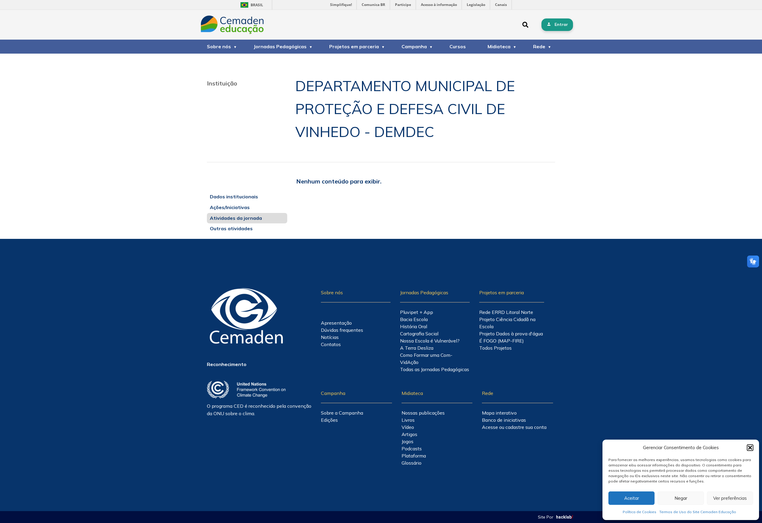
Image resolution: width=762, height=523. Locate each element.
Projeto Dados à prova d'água (511, 334)
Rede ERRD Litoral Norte (506, 312)
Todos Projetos (495, 348)
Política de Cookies (639, 512)
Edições (329, 420)
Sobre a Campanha (342, 413)
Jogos (407, 441)
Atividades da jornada (236, 218)
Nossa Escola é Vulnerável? (430, 341)
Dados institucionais (234, 197)
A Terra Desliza (416, 348)
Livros (408, 420)
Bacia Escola (414, 319)
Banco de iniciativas (504, 420)
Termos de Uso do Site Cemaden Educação (697, 512)
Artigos (409, 434)
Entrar (561, 24)
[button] (750, 448)
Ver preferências (730, 498)
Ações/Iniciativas (230, 207)
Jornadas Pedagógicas (280, 46)
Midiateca (499, 46)
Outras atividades (231, 228)
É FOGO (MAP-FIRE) (501, 341)
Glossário (411, 463)
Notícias (330, 337)
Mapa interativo (499, 413)
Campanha (414, 46)
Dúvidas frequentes (342, 330)
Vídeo (408, 427)
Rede (539, 46)
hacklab (564, 517)
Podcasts (412, 449)
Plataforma (414, 456)
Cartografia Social (419, 334)
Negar (680, 498)
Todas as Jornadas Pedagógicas (434, 369)
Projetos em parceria (354, 46)
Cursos (457, 46)
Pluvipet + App (416, 312)
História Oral (413, 326)
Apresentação (336, 323)
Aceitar (631, 498)
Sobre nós (219, 46)
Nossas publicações (423, 413)
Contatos (331, 344)
